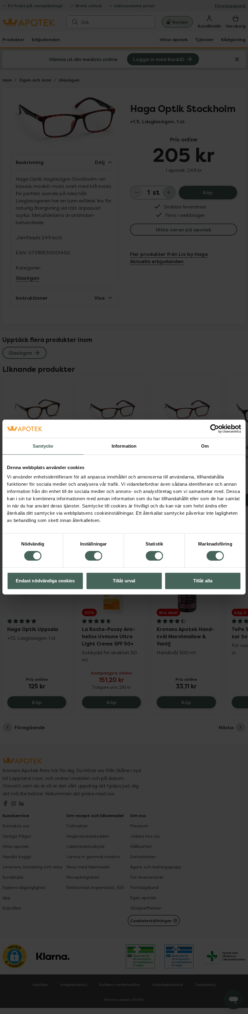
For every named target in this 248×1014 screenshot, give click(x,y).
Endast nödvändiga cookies (45, 580)
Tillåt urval (124, 580)
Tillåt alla (202, 580)
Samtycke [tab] (43, 446)
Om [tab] (205, 446)
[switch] (93, 556)
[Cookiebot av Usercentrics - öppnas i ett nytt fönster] (214, 428)
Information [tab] (124, 446)
